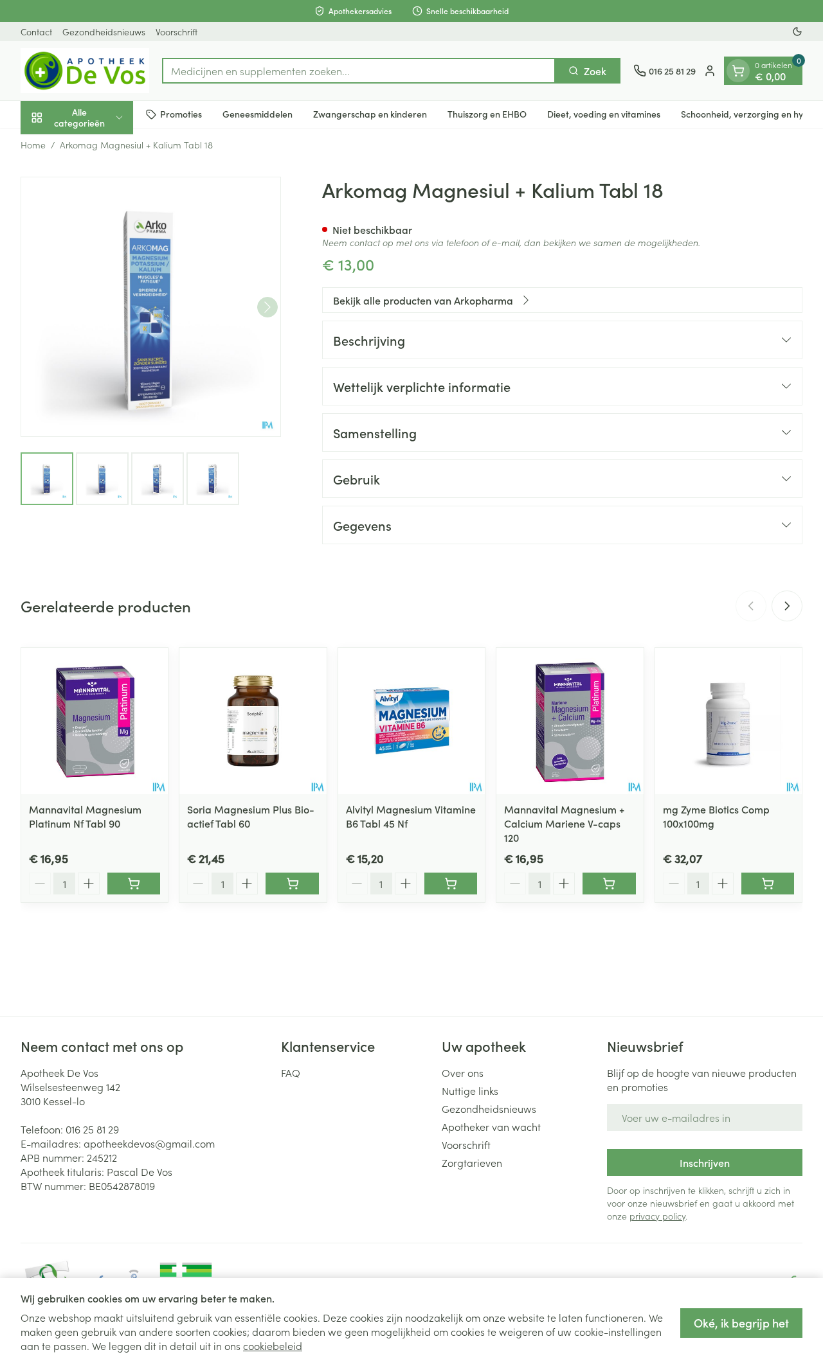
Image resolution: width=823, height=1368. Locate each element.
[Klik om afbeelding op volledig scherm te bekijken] (150, 306)
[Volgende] (267, 307)
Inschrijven (705, 1162)
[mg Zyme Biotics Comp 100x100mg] (728, 721)
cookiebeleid (272, 1345)
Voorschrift (176, 31)
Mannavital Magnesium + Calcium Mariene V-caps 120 (564, 823)
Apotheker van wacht (491, 1126)
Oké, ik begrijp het (741, 1323)
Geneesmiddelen (257, 113)
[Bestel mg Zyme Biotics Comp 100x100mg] (767, 883)
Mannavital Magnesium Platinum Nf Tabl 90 (85, 816)
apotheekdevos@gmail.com (149, 1143)
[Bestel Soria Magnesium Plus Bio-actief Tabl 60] (292, 883)
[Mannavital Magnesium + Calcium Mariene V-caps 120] (569, 721)
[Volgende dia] (787, 606)
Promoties (181, 113)
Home (33, 144)
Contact (36, 31)
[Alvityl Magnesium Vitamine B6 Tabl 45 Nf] (411, 721)
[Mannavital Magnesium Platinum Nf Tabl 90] (94, 721)
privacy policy (657, 1215)
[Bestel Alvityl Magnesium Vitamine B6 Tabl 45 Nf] (450, 883)
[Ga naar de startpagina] (85, 70)
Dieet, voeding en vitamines (603, 113)
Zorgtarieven (472, 1162)
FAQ (290, 1072)
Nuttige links (470, 1090)
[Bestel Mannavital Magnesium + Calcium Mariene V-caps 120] (609, 883)
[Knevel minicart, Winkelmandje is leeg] (738, 70)
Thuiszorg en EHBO (487, 113)
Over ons (463, 1072)
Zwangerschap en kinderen (370, 113)
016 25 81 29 (92, 1129)
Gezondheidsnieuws (103, 31)
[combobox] (359, 71)
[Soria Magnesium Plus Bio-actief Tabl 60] (252, 721)
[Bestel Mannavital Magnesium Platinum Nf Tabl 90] (133, 883)
